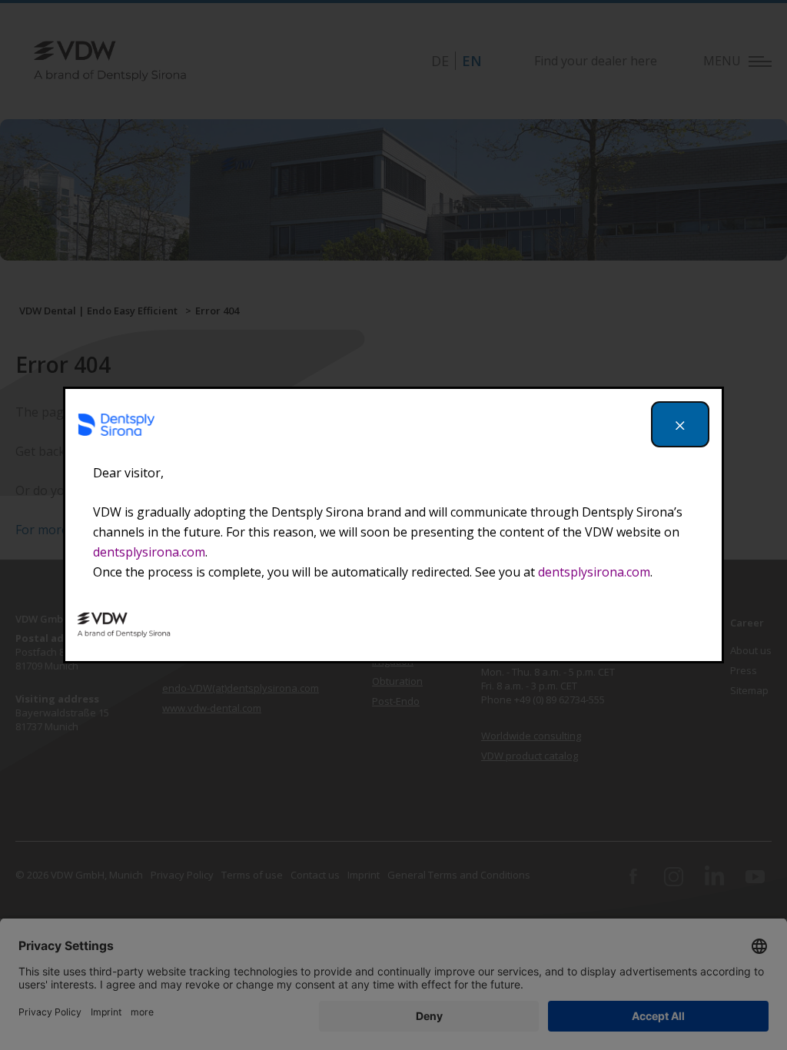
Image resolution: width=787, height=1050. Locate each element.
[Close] (680, 424)
